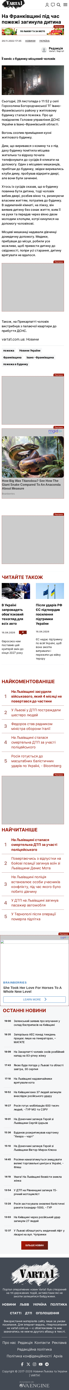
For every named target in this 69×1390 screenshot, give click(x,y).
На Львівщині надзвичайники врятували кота (33, 1080)
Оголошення (47, 1313)
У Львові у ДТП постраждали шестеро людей (36, 712)
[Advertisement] (33, 287)
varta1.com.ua (19, 1328)
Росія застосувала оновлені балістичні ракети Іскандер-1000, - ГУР (39, 1205)
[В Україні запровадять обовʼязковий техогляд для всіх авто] (16, 591)
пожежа (8, 350)
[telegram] (47, 1365)
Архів (57, 1356)
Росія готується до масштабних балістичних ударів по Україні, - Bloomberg (36, 761)
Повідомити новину (53, 5)
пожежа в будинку (15, 364)
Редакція (25, 1343)
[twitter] (28, 1365)
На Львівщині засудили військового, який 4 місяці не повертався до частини (36, 696)
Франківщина (12, 357)
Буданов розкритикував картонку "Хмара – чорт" (36, 1134)
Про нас (9, 1343)
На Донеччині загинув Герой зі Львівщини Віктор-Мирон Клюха (35, 1147)
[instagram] (34, 1365)
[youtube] (41, 1365)
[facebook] (22, 1365)
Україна (40, 1304)
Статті (15, 1313)
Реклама (33, 31)
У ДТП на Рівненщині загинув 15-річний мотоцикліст (35, 1192)
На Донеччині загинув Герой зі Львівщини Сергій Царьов (33, 1120)
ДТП (28, 1313)
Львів (24, 1304)
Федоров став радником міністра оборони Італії (32, 726)
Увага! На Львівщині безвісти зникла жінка (38, 1178)
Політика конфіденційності (29, 1356)
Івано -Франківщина (40, 357)
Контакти (42, 1343)
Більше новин (34, 1245)
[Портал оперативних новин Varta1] (13, 4)
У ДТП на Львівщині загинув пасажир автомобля (34, 902)
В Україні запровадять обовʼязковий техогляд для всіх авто (12, 614)
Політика (58, 1304)
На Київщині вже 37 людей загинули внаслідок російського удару (37, 1094)
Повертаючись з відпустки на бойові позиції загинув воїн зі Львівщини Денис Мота (36, 863)
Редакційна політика (34, 1349)
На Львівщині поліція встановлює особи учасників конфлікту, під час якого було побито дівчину (36, 884)
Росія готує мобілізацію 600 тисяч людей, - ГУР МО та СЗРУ (36, 1107)
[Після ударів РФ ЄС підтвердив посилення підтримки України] (50, 591)
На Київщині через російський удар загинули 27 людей (37, 1219)
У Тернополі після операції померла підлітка (33, 916)
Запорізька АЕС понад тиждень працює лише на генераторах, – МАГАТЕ (35, 1038)
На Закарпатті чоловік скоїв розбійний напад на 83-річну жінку (39, 1053)
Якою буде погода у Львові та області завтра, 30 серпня (38, 1067)
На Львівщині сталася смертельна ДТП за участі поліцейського (33, 742)
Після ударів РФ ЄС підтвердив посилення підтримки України (49, 614)
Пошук (59, 5)
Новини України (29, 350)
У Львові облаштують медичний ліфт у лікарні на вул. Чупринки (39, 1232)
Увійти (47, 5)
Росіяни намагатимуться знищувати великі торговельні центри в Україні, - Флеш (38, 1163)
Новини (30, 40)
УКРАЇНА (44, 40)
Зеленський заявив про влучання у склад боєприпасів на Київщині (37, 1022)
